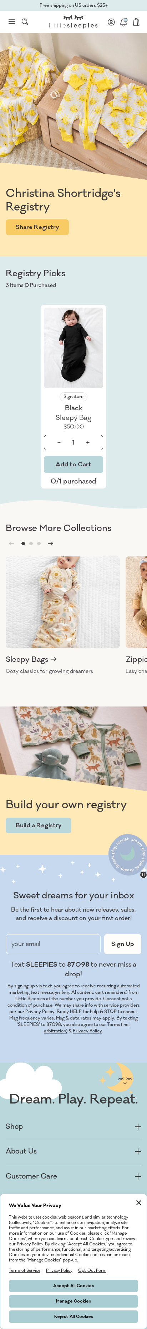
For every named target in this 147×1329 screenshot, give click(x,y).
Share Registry (37, 227)
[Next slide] (50, 543)
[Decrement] (59, 442)
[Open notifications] (123, 22)
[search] (25, 22)
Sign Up (122, 944)
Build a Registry (38, 825)
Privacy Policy (87, 1031)
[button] (23, 543)
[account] (111, 22)
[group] (63, 615)
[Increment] (88, 442)
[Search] (25, 22)
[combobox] (25, 22)
